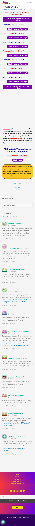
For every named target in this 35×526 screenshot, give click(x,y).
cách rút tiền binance (16, 223)
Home (17, 474)
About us (17, 478)
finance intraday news (16, 269)
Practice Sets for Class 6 (13, 25)
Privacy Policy (17, 481)
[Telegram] (21, 491)
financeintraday (14, 248)
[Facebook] (11, 491)
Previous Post (17, 183)
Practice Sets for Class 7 (13, 33)
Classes (17, 476)
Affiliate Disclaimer (17, 483)
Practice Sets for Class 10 (13, 60)
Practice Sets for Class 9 (13, 51)
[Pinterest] (24, 491)
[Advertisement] (17, 108)
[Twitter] (14, 491)
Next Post (17, 187)
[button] (17, 507)
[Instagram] (17, 491)
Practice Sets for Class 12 (13, 77)
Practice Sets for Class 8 (13, 42)
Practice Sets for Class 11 (13, 68)
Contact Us (17, 479)
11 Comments (5, 9)
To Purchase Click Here (17, 156)
